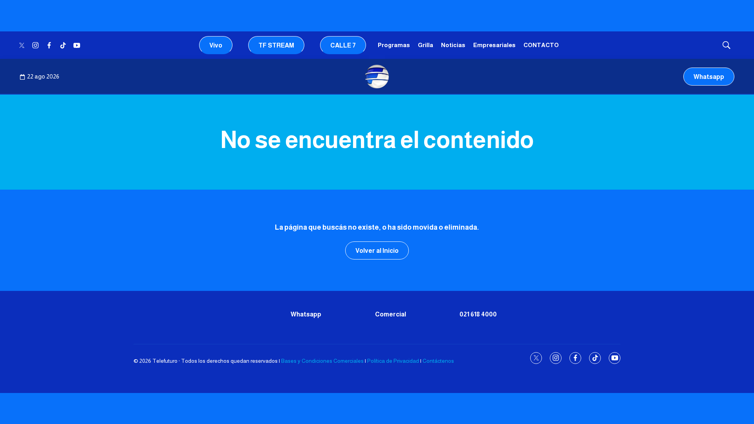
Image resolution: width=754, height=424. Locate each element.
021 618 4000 (478, 314)
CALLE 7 (343, 45)
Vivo (215, 45)
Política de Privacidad (393, 361)
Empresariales (494, 45)
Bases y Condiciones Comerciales (322, 361)
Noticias (453, 45)
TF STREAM (276, 45)
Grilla (425, 45)
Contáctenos (438, 361)
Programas (394, 45)
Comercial (390, 314)
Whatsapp (709, 76)
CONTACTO (541, 45)
